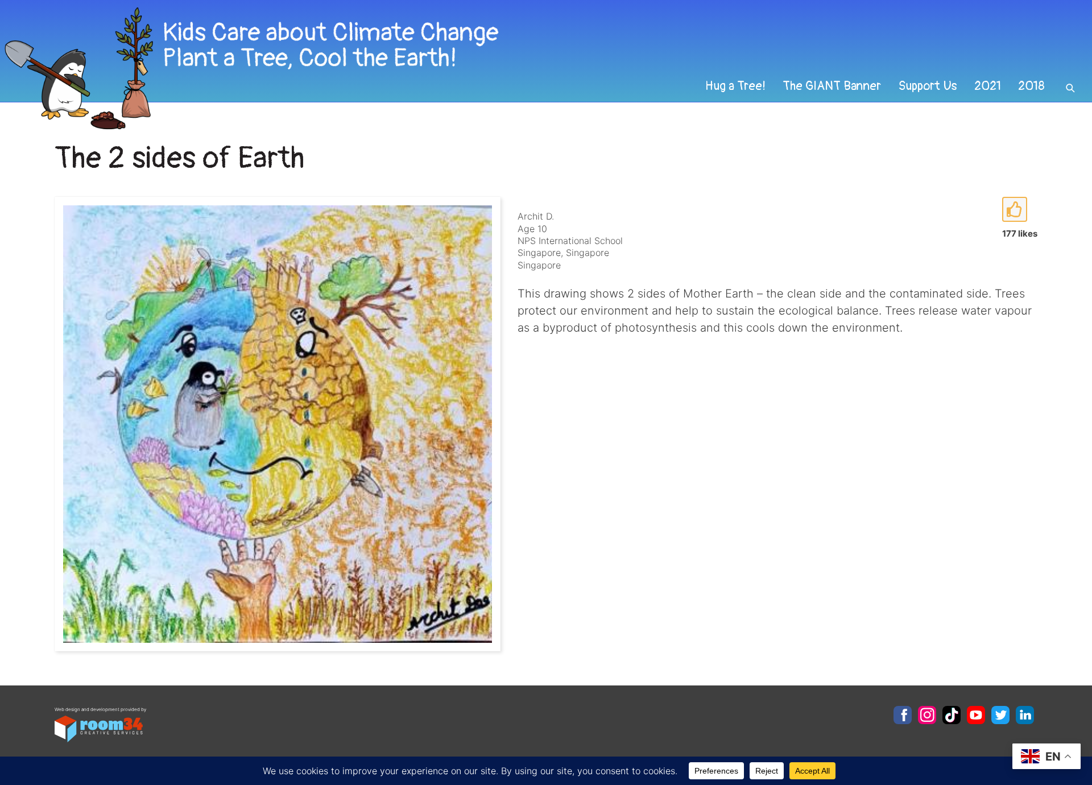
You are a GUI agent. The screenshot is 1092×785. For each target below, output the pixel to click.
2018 (1031, 86)
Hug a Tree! (735, 86)
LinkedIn (1025, 715)
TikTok (951, 715)
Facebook (903, 715)
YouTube (976, 715)
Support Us (927, 86)
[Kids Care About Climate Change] (441, 68)
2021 (987, 86)
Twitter (1000, 715)
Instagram (927, 715)
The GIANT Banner (832, 86)
